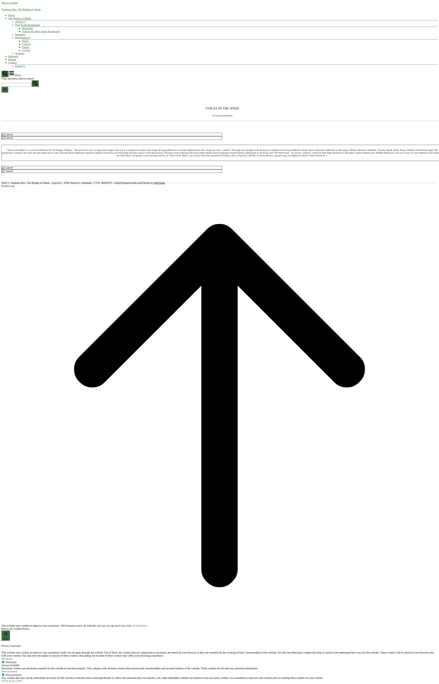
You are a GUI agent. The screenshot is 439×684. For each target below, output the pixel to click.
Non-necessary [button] (9, 671)
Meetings (13, 56)
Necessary (11, 662)
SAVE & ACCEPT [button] (11, 681)
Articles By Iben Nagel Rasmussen (41, 31)
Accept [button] (136, 625)
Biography (27, 28)
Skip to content (9, 2)
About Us (20, 21)
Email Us (20, 66)
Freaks (25, 47)
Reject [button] (143, 625)
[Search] (35, 83)
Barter (25, 41)
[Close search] (4, 90)
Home (11, 15)
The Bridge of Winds (19, 18)
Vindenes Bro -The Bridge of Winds (21, 9)
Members (20, 34)
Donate (12, 59)
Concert (26, 44)
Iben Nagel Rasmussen (27, 24)
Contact (12, 62)
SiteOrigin (159, 182)
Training (19, 53)
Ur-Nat (26, 50)
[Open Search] (5, 74)
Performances (22, 37)
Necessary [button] (7, 658)
